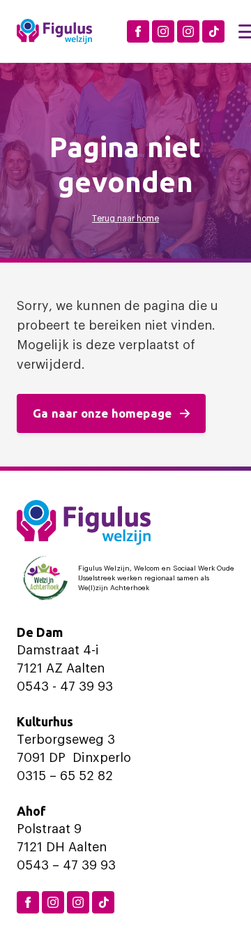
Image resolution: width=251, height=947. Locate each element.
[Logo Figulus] (54, 31)
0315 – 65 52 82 (65, 776)
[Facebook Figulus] (138, 31)
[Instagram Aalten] (188, 31)
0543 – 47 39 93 (66, 865)
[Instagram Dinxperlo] (163, 31)
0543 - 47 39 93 (65, 686)
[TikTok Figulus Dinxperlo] (213, 31)
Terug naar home (125, 218)
